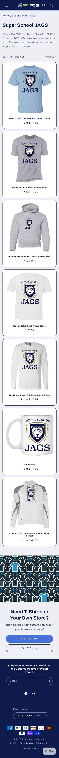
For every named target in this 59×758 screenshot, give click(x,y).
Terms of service (31, 748)
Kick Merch (27, 739)
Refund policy (26, 743)
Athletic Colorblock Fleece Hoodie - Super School (29, 534)
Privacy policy (42, 743)
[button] (6, 5)
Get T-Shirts (29, 648)
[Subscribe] (49, 681)
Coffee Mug (29, 464)
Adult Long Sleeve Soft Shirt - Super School (29, 395)
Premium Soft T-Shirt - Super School (29, 187)
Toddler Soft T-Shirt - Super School (29, 326)
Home (6, 15)
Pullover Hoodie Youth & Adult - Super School (29, 257)
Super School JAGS (24, 15)
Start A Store (29, 638)
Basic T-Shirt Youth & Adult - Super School (29, 118)
